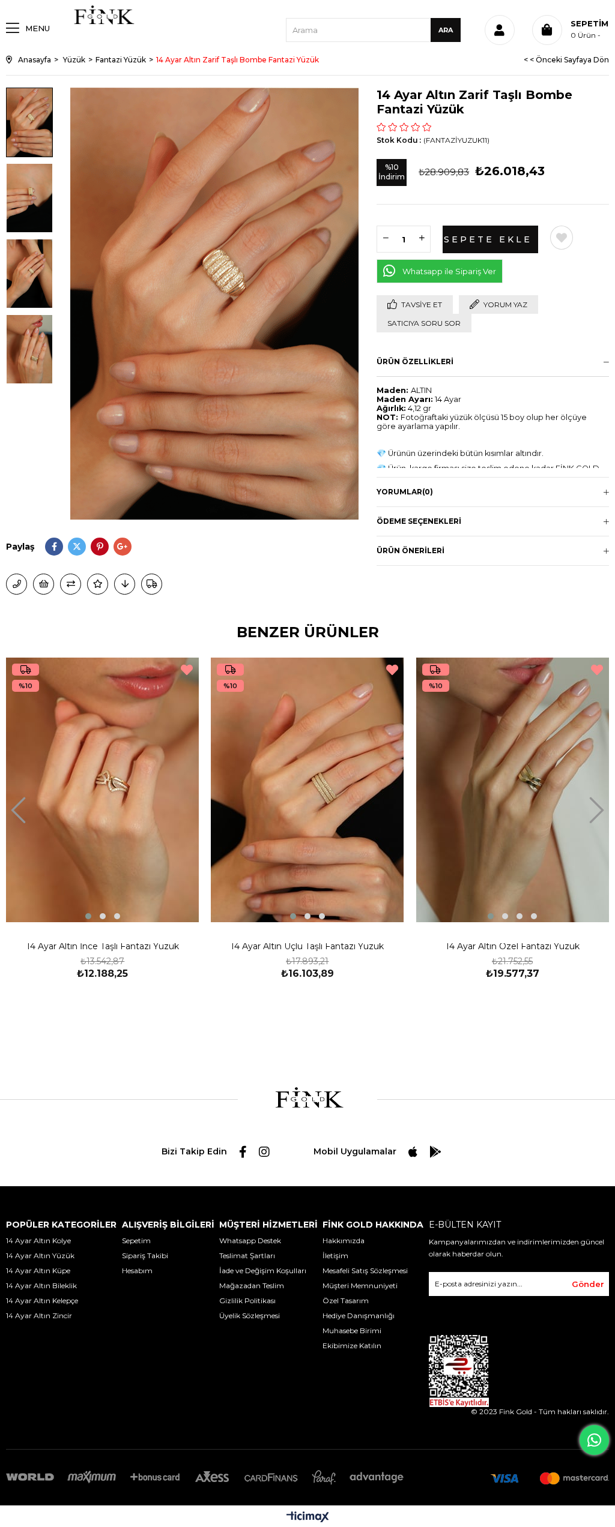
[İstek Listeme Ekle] (43, 584)
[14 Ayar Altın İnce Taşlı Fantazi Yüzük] (102, 790)
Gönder (588, 1284)
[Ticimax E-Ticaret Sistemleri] (307, 1517)
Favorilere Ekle (187, 670)
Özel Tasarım (346, 1300)
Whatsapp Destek (250, 1240)
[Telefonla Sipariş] (16, 584)
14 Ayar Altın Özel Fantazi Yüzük (513, 947)
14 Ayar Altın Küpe (38, 1270)
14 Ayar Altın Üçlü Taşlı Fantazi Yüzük (307, 947)
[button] (88, 916)
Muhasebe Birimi (352, 1330)
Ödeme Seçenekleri (419, 521)
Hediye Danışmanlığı (359, 1315)
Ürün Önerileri (410, 550)
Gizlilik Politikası (247, 1300)
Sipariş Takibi (145, 1255)
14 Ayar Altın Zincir (39, 1315)
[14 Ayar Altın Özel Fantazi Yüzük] (512, 790)
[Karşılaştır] (70, 584)
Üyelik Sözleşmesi (249, 1315)
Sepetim (136, 1240)
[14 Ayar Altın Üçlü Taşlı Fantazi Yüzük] (307, 790)
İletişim (335, 1255)
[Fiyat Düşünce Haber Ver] (124, 584)
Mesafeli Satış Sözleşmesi (365, 1270)
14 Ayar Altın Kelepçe (42, 1300)
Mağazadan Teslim (251, 1285)
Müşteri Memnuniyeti (360, 1285)
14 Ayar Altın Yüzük (40, 1255)
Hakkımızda (344, 1240)
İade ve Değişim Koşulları (262, 1270)
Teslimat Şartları (247, 1255)
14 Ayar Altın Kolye (38, 1240)
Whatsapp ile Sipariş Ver (449, 271)
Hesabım (137, 1270)
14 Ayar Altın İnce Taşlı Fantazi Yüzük (102, 947)
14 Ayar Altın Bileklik (41, 1285)
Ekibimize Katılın (352, 1345)
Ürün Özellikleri (415, 361)
